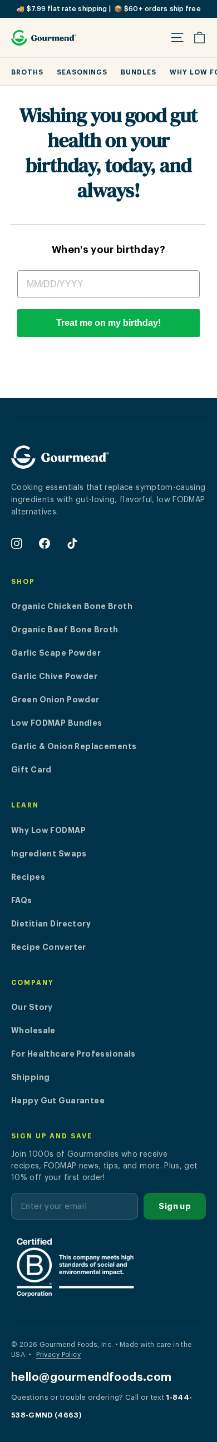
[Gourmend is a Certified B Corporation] (108, 1267)
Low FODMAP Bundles (56, 723)
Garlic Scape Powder (56, 653)
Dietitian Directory (51, 924)
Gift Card (31, 770)
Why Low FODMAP (48, 830)
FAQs (21, 900)
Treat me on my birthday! (108, 323)
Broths (27, 72)
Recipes (28, 877)
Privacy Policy (58, 1354)
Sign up (175, 1206)
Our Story (32, 1007)
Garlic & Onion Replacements (73, 746)
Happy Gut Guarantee (58, 1100)
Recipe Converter (48, 947)
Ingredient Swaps (49, 854)
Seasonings (82, 72)
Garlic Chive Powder (54, 676)
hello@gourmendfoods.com (91, 1377)
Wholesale (33, 1030)
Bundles (138, 72)
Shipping (30, 1077)
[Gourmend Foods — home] (60, 461)
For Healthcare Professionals (73, 1054)
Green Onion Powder (55, 699)
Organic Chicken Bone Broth (71, 606)
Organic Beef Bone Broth (65, 629)
